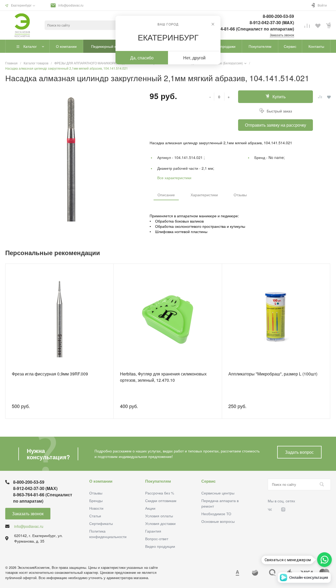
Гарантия (153, 531)
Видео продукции (160, 546)
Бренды (96, 500)
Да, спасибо (142, 58)
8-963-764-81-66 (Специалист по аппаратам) (249, 29)
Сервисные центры (217, 493)
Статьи (95, 515)
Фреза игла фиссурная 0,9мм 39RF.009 (50, 374)
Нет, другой (194, 58)
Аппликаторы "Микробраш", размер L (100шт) (272, 374)
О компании (100, 481)
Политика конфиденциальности (108, 533)
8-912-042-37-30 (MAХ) (272, 22)
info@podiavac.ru (70, 5)
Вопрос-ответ (156, 538)
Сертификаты (101, 523)
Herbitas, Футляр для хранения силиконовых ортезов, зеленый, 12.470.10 (163, 377)
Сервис (208, 481)
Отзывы (240, 194)
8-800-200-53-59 (278, 16)
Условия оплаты (159, 515)
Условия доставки (160, 523)
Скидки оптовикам (160, 500)
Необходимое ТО (216, 513)
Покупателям (158, 481)
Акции (150, 508)
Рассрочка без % (159, 493)
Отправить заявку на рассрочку (275, 125)
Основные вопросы (218, 521)
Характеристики (204, 194)
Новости (96, 508)
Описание (166, 194)
